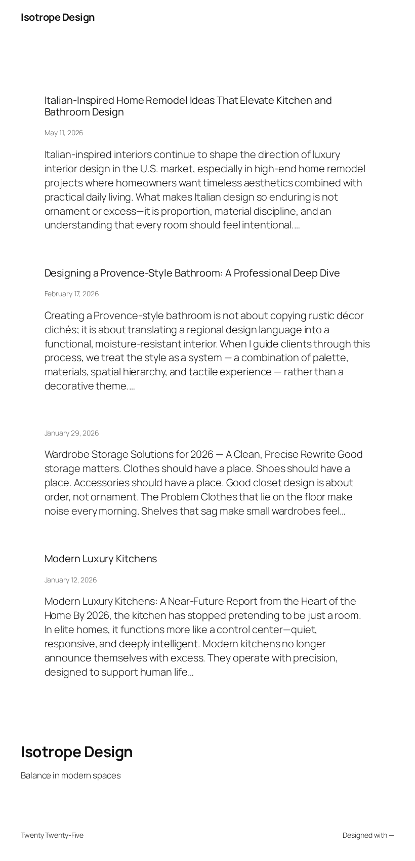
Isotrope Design (58, 17)
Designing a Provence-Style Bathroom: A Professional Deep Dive (192, 273)
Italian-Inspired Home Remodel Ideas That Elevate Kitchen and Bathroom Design (188, 106)
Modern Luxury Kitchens (101, 558)
